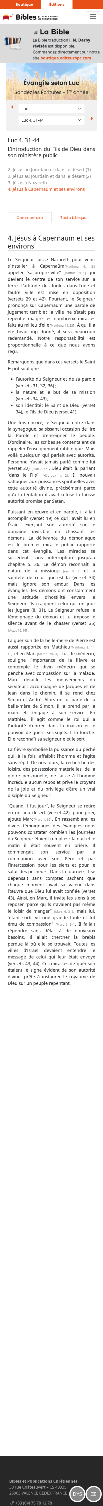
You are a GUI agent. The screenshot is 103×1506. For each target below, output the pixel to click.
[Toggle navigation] (93, 16)
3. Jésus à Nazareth (27, 183)
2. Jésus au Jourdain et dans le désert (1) (49, 169)
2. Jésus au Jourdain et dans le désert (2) (49, 176)
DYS (77, 1494)
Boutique (24, 4)
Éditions (56, 4)
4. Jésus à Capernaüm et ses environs (46, 189)
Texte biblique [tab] (73, 217)
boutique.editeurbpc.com (65, 58)
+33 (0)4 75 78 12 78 (33, 1503)
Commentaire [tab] (29, 217)
